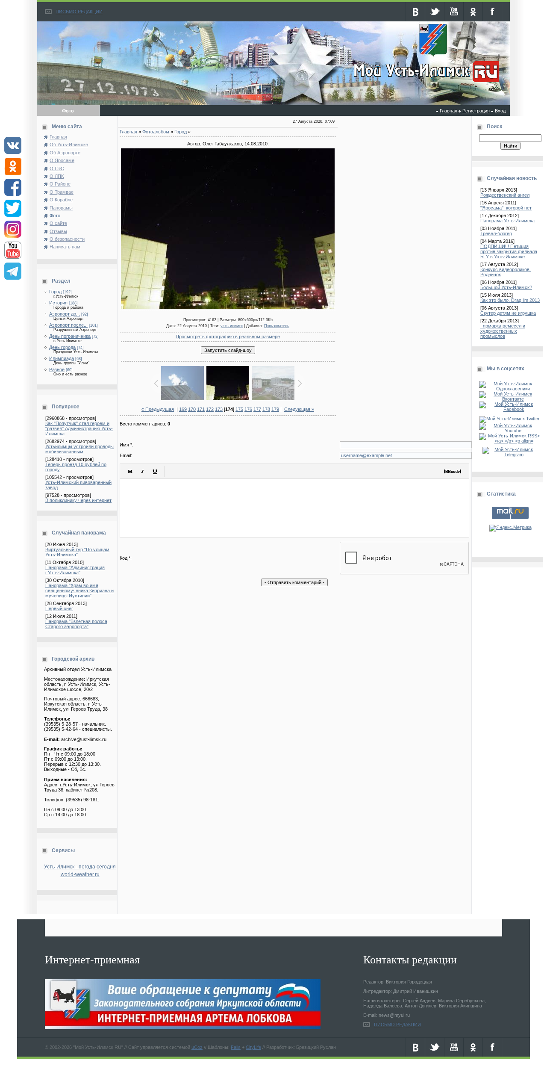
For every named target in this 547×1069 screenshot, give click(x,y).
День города (62, 347)
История (58, 302)
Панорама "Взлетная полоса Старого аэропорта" (76, 624)
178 (266, 409)
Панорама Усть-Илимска (507, 220)
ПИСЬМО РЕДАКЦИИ (79, 11)
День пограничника (70, 336)
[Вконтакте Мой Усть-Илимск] (510, 399)
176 (248, 409)
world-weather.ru (80, 874)
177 (257, 409)
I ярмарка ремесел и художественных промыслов (502, 331)
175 (239, 409)
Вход (500, 110)
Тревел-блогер (496, 233)
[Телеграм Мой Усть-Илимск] (510, 454)
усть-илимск (232, 326)
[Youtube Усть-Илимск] (510, 430)
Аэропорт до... (64, 313)
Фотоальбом (155, 131)
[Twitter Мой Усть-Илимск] (510, 418)
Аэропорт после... (68, 325)
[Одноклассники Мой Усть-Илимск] (510, 388)
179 (275, 409)
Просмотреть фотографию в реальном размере (228, 336)
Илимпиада (61, 358)
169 (183, 409)
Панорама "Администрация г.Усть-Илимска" (75, 570)
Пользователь (276, 326)
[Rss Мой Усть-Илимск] (510, 440)
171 (201, 409)
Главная (448, 110)
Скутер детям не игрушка (508, 313)
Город (55, 291)
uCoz (197, 1047)
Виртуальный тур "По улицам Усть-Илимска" (77, 552)
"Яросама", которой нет (506, 207)
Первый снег (59, 608)
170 (192, 409)
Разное (57, 369)
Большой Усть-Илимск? (506, 287)
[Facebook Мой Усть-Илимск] (510, 409)
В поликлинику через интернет (78, 500)
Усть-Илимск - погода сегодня (80, 867)
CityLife (253, 1047)
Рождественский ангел (504, 195)
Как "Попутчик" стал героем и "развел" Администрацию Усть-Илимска (79, 428)
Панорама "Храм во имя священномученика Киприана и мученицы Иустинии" (79, 590)
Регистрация (476, 110)
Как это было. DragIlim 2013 (510, 300)
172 (210, 409)
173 (219, 409)
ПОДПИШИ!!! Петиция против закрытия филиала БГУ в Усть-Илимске (508, 251)
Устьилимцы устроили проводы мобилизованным (79, 449)
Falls (236, 1047)
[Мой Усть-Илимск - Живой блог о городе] (425, 82)
